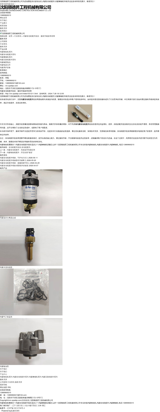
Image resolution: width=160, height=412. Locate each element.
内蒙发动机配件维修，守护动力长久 (14, 157)
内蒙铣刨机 (37, 1)
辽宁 (14, 405)
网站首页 (3, 17)
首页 (10, 36)
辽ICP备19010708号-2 (16, 408)
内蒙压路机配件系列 (8, 59)
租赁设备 (3, 25)
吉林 (40, 405)
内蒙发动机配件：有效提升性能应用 (21, 149)
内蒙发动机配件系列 (8, 54)
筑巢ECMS (15, 410)
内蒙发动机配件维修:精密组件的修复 (14, 165)
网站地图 (3, 387)
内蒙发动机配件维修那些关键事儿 (13, 160)
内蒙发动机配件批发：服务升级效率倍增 (39, 36)
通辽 (44, 405)
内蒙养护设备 (5, 67)
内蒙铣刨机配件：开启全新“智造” (20, 152)
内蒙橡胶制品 (5, 62)
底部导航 (3, 384)
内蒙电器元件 (5, 65)
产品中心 (3, 374)
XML (9, 387)
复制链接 (25, 400)
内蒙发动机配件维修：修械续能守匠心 (15, 163)
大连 (26, 405)
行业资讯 (17, 36)
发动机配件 (26, 147)
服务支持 (3, 28)
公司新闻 (3, 41)
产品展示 (3, 23)
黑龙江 (35, 405)
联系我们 (3, 30)
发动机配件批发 (15, 147)
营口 (22, 405)
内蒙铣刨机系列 (6, 51)
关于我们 (3, 20)
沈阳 (18, 405)
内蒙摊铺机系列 (6, 57)
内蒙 (30, 405)
